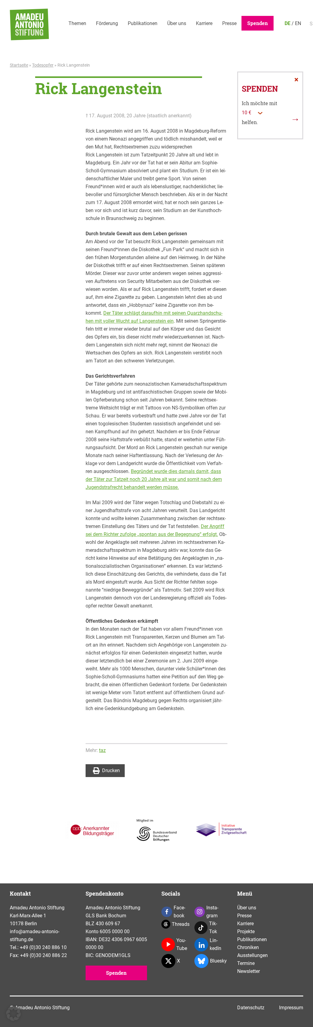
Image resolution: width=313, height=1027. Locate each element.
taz (102, 750)
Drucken (111, 770)
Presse (229, 23)
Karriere (204, 23)
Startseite (19, 65)
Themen (77, 23)
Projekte (246, 931)
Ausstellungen (252, 955)
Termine (246, 963)
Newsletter (248, 971)
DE (287, 23)
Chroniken (248, 947)
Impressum (291, 1007)
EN (298, 23)
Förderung (107, 23)
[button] (13, 1013)
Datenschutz (250, 1007)
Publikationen (142, 23)
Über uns (176, 23)
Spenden (257, 23)
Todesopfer (42, 65)
